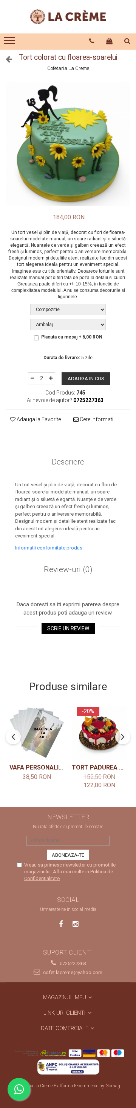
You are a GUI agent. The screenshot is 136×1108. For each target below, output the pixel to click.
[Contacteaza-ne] (92, 41)
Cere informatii (96, 419)
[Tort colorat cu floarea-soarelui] (68, 144)
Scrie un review (68, 628)
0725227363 (72, 963)
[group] (68, 144)
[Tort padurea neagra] (99, 733)
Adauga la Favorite (38, 419)
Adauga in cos (86, 378)
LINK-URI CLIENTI (65, 1012)
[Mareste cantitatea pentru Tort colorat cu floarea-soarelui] (51, 378)
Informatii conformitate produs (48, 548)
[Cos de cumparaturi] (109, 41)
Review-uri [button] (68, 569)
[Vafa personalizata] (36, 733)
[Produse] (10, 43)
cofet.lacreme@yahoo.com (72, 972)
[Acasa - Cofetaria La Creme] (68, 16)
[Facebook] (61, 923)
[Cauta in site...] (127, 41)
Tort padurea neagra (99, 767)
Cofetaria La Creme (68, 68)
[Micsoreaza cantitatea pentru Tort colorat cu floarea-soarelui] (32, 378)
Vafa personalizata (36, 767)
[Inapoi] (5, 59)
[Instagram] (75, 923)
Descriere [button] (68, 461)
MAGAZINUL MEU (65, 997)
